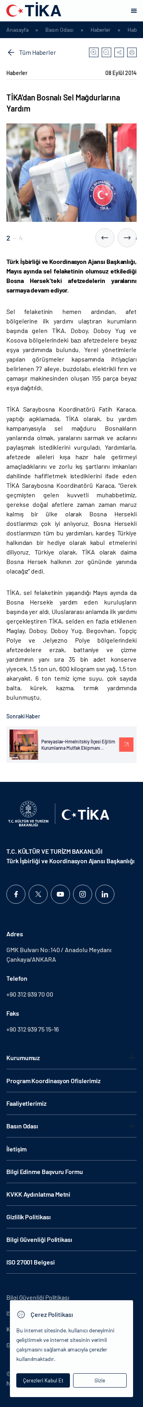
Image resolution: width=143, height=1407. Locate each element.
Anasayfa (17, 30)
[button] (104, 237)
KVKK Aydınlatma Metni (38, 1194)
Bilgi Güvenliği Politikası (39, 1239)
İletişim (16, 1149)
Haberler (100, 30)
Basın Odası (59, 30)
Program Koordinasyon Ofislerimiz (53, 1080)
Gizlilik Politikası (28, 1216)
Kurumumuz (23, 1057)
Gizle (100, 1380)
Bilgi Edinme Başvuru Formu (44, 1171)
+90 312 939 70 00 (29, 994)
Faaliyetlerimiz (26, 1103)
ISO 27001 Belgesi (30, 1262)
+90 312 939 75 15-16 (32, 1029)
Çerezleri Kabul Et (43, 1380)
